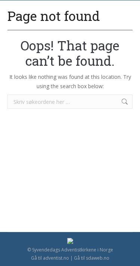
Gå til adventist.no (50, 258)
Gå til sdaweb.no (91, 258)
